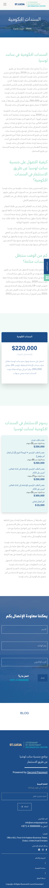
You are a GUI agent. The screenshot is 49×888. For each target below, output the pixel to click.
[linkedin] (39, 850)
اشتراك (26, 807)
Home (29, 29)
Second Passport (37, 772)
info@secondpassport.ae (36, 823)
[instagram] (42, 850)
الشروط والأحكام (40, 858)
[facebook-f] (46, 850)
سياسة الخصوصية (40, 868)
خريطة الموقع (41, 878)
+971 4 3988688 (19, 680)
